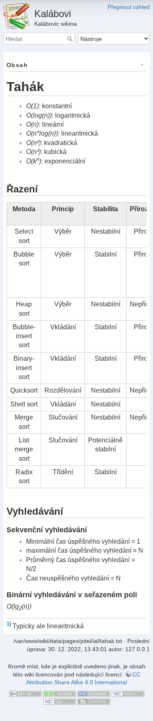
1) (9, 624)
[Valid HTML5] (128, 693)
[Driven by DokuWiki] (94, 701)
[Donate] (59, 693)
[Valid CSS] (59, 701)
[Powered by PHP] (94, 693)
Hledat (71, 39)
